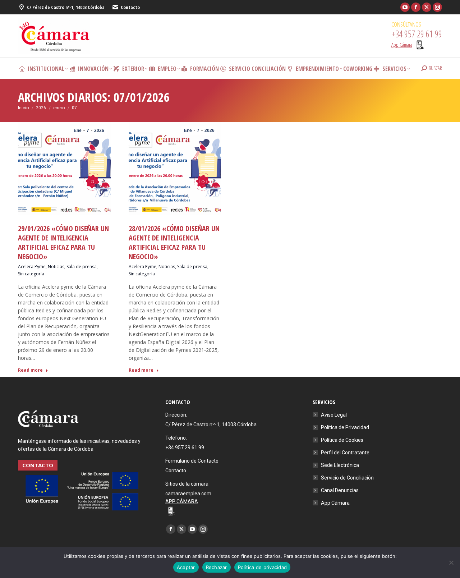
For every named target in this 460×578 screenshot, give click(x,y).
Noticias (56, 266)
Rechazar (216, 567)
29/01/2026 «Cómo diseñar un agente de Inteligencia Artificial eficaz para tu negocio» (63, 242)
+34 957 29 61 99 (184, 447)
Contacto (130, 7)
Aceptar (186, 567)
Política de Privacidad (345, 427)
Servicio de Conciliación (347, 478)
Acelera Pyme (32, 266)
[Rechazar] (451, 562)
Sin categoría (31, 274)
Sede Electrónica (340, 465)
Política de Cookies (342, 440)
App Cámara (335, 503)
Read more (30, 370)
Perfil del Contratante (345, 452)
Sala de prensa (81, 266)
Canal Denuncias (340, 490)
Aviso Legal (334, 415)
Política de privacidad (262, 567)
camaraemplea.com (188, 493)
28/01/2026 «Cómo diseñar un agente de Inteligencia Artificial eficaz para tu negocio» (174, 242)
